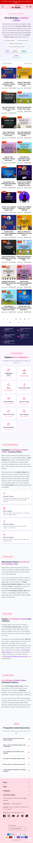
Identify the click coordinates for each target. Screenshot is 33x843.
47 (18, 322)
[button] (3, 7)
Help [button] (5, 786)
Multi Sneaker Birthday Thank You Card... (9, 134)
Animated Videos (10, 40)
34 (16, 319)
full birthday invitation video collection (15, 656)
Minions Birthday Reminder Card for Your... (8, 283)
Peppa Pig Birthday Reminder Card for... (24, 258)
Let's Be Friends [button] (9, 795)
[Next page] (23, 322)
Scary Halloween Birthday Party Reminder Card (24, 183)
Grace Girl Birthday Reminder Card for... (24, 283)
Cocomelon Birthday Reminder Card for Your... (8, 308)
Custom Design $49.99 (17, 43)
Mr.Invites (18, 840)
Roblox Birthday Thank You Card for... (24, 84)
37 (29, 319)
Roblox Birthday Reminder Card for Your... (24, 233)
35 (20, 319)
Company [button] (6, 791)
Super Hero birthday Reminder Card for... (8, 233)
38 (10, 322)
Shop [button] (5, 782)
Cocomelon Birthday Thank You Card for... (24, 158)
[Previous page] (3, 319)
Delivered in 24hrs (23, 40)
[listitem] (8, 373)
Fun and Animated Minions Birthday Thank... (24, 134)
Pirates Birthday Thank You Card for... (9, 109)
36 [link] (24, 319)
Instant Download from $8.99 (17, 46)
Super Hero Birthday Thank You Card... (9, 84)
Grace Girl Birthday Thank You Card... (9, 158)
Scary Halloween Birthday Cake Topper (24, 208)
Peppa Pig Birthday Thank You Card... (24, 108)
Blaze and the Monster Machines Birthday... (8, 183)
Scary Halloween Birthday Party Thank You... (9, 208)
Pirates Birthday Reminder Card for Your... (8, 258)
